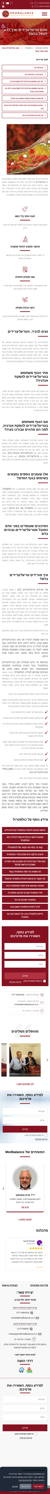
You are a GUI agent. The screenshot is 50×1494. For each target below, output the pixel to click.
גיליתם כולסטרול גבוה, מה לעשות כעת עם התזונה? (25, 915)
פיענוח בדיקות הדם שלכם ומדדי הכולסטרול (25, 854)
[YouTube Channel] (12, 3)
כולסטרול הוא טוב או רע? (25, 899)
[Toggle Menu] (44, 14)
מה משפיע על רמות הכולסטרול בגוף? (25, 871)
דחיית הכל (25, 1486)
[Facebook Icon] (3, 3)
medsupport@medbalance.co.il (23, 1333)
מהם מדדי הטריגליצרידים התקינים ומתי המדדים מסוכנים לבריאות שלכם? (25, 863)
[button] (3, 26)
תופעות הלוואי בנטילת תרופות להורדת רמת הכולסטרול (25, 839)
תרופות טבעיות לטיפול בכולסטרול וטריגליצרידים (25, 830)
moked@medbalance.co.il (26, 1004)
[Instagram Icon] (3, 6)
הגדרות (15, 1486)
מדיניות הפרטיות (39, 1285)
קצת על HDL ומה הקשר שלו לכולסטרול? (25, 847)
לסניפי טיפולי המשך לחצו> (25, 1354)
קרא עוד (25, 1207)
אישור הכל (38, 1486)
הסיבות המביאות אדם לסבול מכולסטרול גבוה (25, 885)
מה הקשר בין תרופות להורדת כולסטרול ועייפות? (25, 878)
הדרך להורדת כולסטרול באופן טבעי (25, 906)
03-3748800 (23, 1328)
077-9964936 (18, 994)
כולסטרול (28, 48)
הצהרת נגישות (10, 1285)
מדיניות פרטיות (25, 1480)
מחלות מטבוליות (42, 48)
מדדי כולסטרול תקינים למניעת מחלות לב (25, 892)
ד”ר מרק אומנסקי (25, 1195)
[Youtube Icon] (7, 3)
